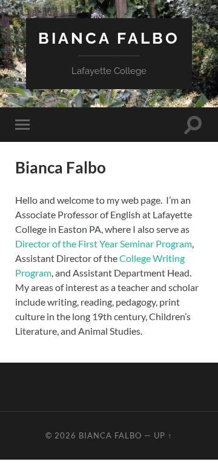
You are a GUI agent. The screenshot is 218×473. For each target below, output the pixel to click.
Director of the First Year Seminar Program (103, 243)
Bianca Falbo (109, 38)
